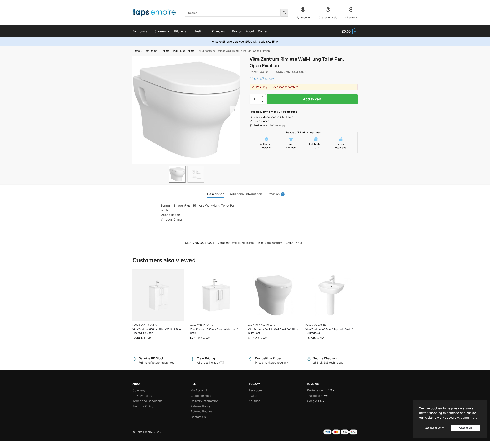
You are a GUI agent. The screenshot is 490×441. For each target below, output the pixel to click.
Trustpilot (313, 395)
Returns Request (202, 411)
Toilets (165, 50)
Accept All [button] (465, 427)
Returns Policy (201, 406)
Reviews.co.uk (317, 390)
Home (136, 50)
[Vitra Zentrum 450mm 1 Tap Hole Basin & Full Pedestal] (331, 295)
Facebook (255, 390)
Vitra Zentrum (273, 242)
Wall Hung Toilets (183, 50)
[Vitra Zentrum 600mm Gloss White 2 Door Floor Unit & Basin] (158, 295)
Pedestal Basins (316, 325)
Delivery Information (205, 401)
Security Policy (142, 406)
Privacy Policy (142, 395)
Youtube (254, 401)
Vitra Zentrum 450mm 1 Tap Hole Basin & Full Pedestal (329, 331)
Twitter (254, 395)
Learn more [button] (469, 417)
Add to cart (312, 99)
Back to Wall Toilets (261, 325)
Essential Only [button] (434, 427)
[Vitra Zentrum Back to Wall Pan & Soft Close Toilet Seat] (274, 295)
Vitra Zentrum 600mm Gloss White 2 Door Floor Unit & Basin (157, 331)
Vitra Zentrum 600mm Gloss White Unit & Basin (214, 331)
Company (138, 390)
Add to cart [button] (158, 346)
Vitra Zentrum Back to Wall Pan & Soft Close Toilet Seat (273, 331)
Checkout (351, 17)
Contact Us (198, 417)
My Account (303, 17)
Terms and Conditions (147, 401)
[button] (350, 31)
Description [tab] (215, 194)
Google (312, 401)
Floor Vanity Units (144, 325)
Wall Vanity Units (201, 325)
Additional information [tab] (246, 194)
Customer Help (328, 17)
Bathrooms (150, 50)
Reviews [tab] (275, 194)
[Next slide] (234, 110)
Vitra (299, 242)
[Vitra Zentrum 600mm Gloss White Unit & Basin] (216, 295)
